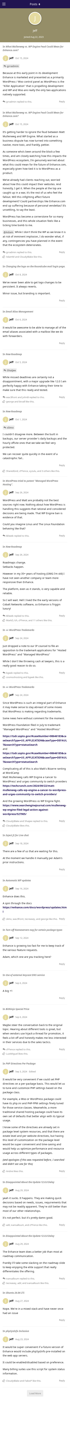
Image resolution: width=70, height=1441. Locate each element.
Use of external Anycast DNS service (25, 975)
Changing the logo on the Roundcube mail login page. (35, 266)
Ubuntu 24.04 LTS (15, 1292)
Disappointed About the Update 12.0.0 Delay (30, 1182)
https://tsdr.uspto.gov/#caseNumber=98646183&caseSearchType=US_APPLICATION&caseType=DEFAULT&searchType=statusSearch (35, 740)
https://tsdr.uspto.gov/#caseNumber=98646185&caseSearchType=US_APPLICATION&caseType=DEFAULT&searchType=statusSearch (35, 757)
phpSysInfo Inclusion (17, 1331)
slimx (10, 427)
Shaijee (11, 370)
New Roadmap (14, 354)
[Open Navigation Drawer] (3, 4)
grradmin (13, 66)
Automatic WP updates (18, 880)
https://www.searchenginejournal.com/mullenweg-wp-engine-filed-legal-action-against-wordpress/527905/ (34, 810)
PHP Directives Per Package (21, 1063)
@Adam (8, 232)
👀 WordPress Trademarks (20, 630)
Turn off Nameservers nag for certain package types (34, 930)
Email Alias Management (19, 311)
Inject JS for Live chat (17, 835)
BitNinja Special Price (17, 1009)
